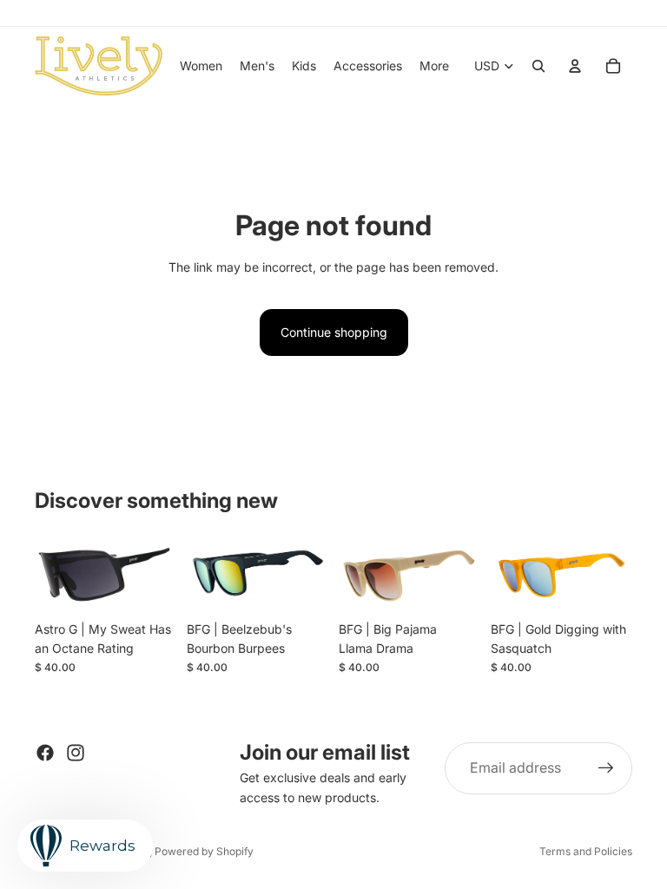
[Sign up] (606, 768)
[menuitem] (434, 65)
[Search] (538, 66)
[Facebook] (45, 752)
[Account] (575, 66)
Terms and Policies (585, 851)
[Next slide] (157, 573)
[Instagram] (75, 752)
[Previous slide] (54, 573)
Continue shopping (334, 332)
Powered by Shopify (204, 851)
